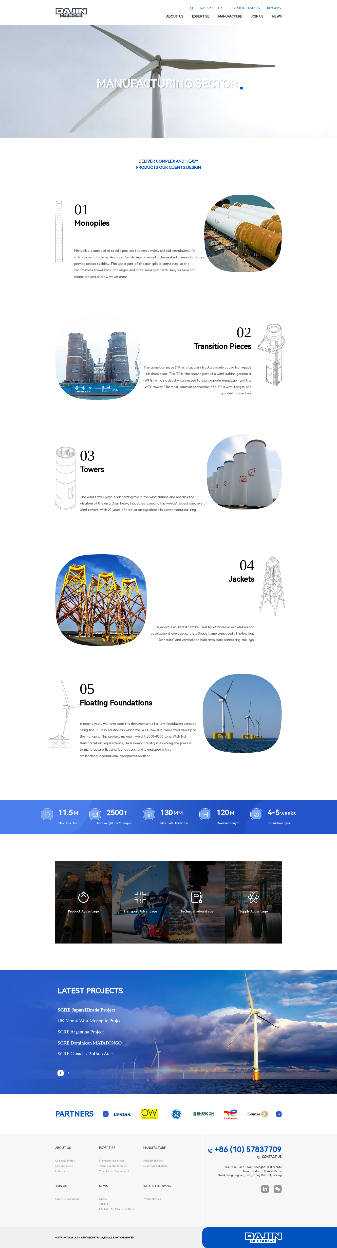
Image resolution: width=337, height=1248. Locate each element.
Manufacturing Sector (111, 1160)
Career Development (67, 1198)
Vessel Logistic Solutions (113, 1165)
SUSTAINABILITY (211, 8)
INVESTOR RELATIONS (245, 8)
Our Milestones (64, 1165)
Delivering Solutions (155, 1165)
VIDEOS (104, 1204)
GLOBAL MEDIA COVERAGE (117, 1209)
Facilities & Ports (153, 1160)
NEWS (103, 1198)
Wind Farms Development (114, 1171)
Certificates (61, 1171)
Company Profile (65, 1160)
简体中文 (276, 8)
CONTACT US (272, 1157)
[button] (68, 1073)
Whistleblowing (152, 1198)
